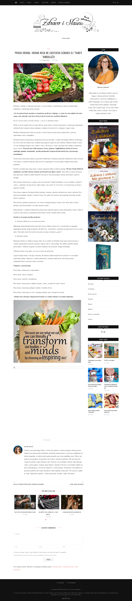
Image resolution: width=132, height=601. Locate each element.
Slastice (90, 309)
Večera (90, 319)
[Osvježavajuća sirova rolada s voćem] (95, 351)
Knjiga (36, 2)
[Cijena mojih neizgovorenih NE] (72, 502)
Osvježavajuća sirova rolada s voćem (94, 361)
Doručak (90, 284)
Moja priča (45, 2)
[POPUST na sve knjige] (111, 351)
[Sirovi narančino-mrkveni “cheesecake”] (95, 401)
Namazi (90, 299)
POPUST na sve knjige (109, 360)
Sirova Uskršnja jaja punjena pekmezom (110, 411)
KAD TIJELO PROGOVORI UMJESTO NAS (25, 512)
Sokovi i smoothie (94, 314)
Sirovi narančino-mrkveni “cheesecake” (93, 411)
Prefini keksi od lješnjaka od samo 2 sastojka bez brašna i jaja (111, 386)
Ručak (90, 304)
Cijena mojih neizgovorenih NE (72, 512)
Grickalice (91, 289)
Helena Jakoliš (45, 60)
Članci (29, 2)
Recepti (22, 2)
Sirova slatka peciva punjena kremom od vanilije (94, 385)
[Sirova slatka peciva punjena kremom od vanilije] (95, 375)
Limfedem (53, 2)
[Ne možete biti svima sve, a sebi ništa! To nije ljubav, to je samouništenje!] (48, 502)
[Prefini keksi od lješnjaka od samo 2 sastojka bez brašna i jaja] (111, 375)
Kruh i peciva (92, 294)
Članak (48, 49)
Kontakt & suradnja (64, 2)
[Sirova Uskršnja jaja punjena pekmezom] (111, 401)
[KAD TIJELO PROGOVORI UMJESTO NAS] (25, 502)
